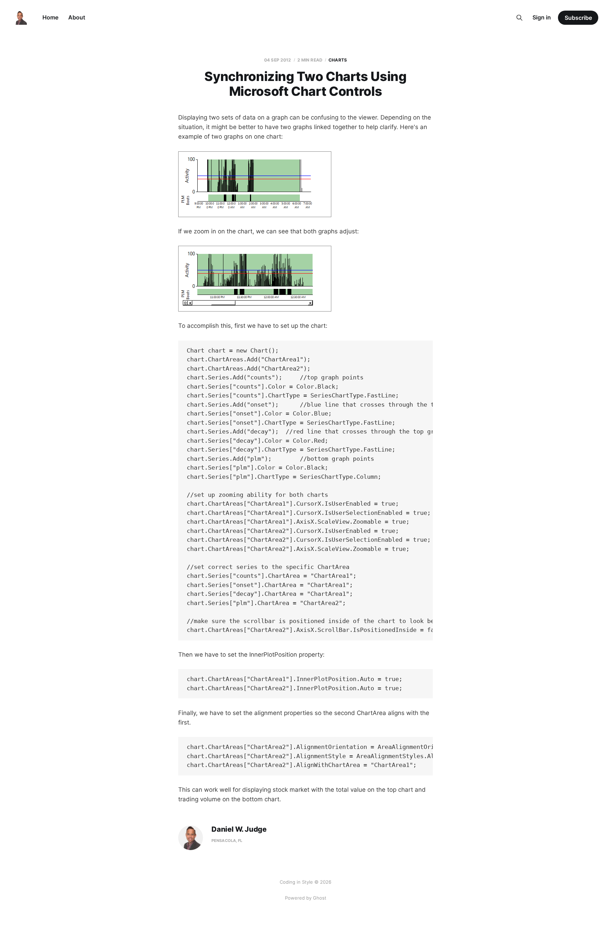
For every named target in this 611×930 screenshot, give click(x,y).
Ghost (319, 898)
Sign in (542, 17)
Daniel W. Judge (239, 829)
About (76, 17)
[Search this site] (519, 17)
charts (337, 60)
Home (50, 17)
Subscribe (578, 17)
